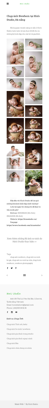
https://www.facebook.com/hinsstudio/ (24, 225)
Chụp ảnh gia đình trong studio (20, 334)
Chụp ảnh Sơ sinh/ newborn (18, 329)
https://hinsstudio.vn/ (27, 219)
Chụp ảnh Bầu (12, 343)
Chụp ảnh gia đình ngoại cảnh (19, 338)
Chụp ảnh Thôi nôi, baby (17, 324)
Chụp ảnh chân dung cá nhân (19, 348)
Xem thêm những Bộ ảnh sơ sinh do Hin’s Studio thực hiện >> (24, 240)
